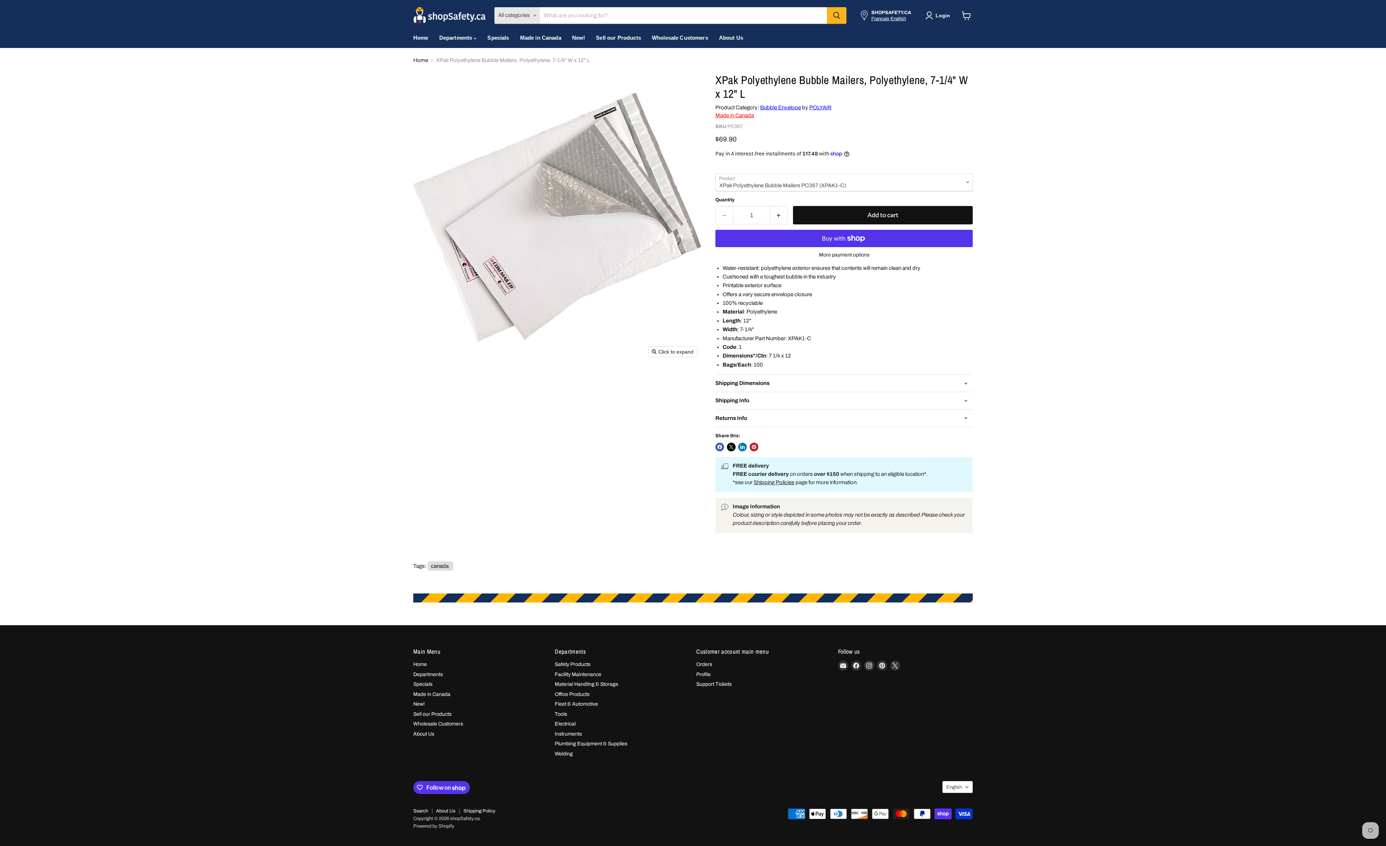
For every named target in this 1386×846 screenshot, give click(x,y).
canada (440, 566)
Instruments (568, 734)
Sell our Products (618, 38)
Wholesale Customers (680, 38)
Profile (703, 674)
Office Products (572, 694)
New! (578, 38)
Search (420, 811)
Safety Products (572, 664)
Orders (704, 664)
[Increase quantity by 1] (779, 215)
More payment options (844, 255)
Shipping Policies (774, 482)
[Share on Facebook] (719, 447)
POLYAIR (820, 107)
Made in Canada (540, 38)
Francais (880, 18)
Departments (456, 38)
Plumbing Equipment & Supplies (591, 743)
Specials (498, 38)
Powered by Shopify (433, 826)
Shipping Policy (479, 811)
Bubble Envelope (780, 107)
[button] (939, 15)
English (898, 18)
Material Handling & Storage (586, 684)
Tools (561, 714)
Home (420, 38)
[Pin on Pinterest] (754, 447)
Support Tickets (714, 684)
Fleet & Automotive (576, 704)
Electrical (565, 724)
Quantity (725, 199)
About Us (731, 38)
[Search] (836, 15)
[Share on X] (731, 447)
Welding (564, 754)
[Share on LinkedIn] (742, 447)
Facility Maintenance (578, 674)
